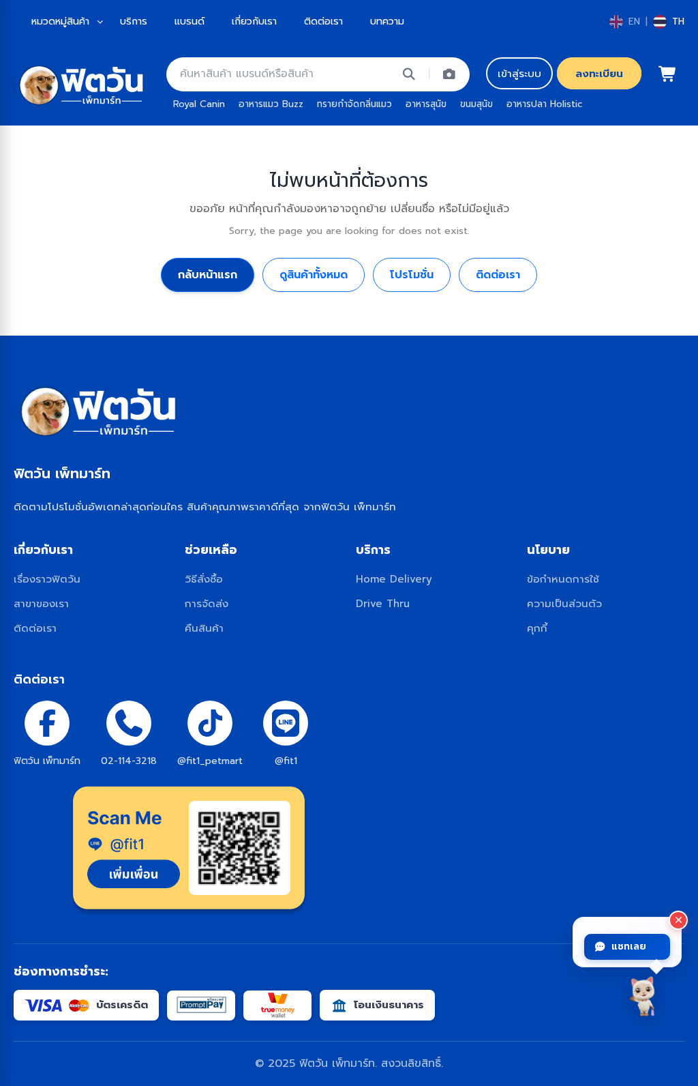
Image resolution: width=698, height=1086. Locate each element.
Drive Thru (383, 603)
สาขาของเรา (41, 603)
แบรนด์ (189, 21)
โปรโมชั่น (412, 275)
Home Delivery (394, 579)
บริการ (133, 21)
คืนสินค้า (204, 628)
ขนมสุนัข (476, 104)
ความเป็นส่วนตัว (564, 603)
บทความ (387, 21)
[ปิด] (678, 920)
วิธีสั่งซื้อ (204, 579)
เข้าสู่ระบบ (519, 73)
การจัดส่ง (206, 603)
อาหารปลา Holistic (544, 104)
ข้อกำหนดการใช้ (563, 579)
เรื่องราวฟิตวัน (47, 579)
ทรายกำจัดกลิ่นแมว (354, 104)
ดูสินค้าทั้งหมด (313, 275)
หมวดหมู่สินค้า (60, 21)
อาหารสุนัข (426, 104)
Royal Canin (199, 104)
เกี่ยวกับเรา (254, 21)
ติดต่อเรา (323, 21)
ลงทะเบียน (599, 73)
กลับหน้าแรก (207, 275)
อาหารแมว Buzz (271, 104)
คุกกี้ (537, 628)
